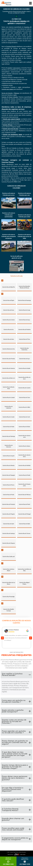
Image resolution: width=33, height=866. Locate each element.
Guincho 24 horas (8, 125)
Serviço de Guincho (7, 93)
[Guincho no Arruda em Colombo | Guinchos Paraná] (6, 3)
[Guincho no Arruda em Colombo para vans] (24, 208)
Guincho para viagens (7, 89)
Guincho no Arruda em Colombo (16, 187)
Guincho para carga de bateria (11, 119)
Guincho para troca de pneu (10, 128)
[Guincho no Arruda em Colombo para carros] (8, 208)
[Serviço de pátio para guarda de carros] (16, 271)
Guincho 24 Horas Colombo (10, 97)
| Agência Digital (22, 854)
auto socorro (16, 68)
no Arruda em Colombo (18, 21)
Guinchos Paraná (11, 46)
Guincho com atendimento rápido (12, 134)
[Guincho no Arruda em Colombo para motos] (24, 229)
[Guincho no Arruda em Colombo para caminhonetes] (8, 229)
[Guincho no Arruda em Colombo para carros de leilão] (24, 251)
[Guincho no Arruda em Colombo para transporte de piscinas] (8, 251)
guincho (10, 68)
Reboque (16, 93)
